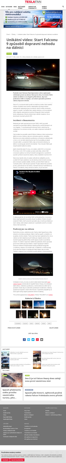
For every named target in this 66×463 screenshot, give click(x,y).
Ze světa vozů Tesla (51, 408)
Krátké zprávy (6, 412)
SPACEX (9, 53)
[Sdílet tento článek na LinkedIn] (28, 339)
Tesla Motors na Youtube (30, 432)
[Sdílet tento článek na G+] (37, 339)
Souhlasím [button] (5, 460)
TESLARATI (31, 295)
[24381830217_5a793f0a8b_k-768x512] (15, 305)
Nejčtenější (6, 349)
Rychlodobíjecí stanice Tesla (10, 428)
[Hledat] (63, 6)
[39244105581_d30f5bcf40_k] (21, 314)
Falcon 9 (25, 323)
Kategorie (9, 6)
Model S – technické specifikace (53, 415)
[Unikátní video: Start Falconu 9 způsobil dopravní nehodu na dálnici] (33, 75)
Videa (15, 6)
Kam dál (26, 423)
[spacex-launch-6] (45, 314)
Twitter (50, 295)
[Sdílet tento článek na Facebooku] (24, 339)
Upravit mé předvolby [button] (17, 460)
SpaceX (43, 323)
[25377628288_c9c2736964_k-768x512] (27, 305)
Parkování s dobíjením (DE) (10, 436)
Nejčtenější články (21, 7)
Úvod (3, 6)
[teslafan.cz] (33, 19)
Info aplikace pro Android (30, 439)
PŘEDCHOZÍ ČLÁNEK (14, 328)
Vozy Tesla (27, 410)
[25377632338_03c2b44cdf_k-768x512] (50, 305)
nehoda (37, 323)
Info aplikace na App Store (31, 437)
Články (14, 34)
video (49, 323)
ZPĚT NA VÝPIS (33, 333)
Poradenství (27, 428)
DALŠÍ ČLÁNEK (53, 328)
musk (31, 323)
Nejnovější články (7, 417)
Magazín (5, 408)
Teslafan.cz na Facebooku (31, 426)
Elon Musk (18, 323)
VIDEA (15, 53)
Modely (47, 410)
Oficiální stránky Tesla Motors (32, 435)
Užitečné (5, 423)
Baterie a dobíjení (28, 415)
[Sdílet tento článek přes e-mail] (41, 339)
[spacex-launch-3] (33, 314)
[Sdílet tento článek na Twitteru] (33, 339)
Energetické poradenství (32, 7)
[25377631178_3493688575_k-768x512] (39, 305)
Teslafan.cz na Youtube (30, 430)
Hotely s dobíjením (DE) (9, 430)
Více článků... (6, 370)
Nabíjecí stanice (44, 7)
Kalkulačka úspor (7, 426)
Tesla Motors (27, 412)
